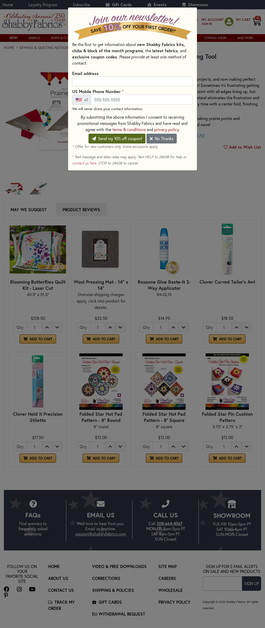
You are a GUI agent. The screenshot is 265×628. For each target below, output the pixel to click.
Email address (85, 73)
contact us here (84, 163)
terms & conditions (129, 129)
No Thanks (163, 138)
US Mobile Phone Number (97, 91)
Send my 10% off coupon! (119, 138)
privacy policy (166, 129)
